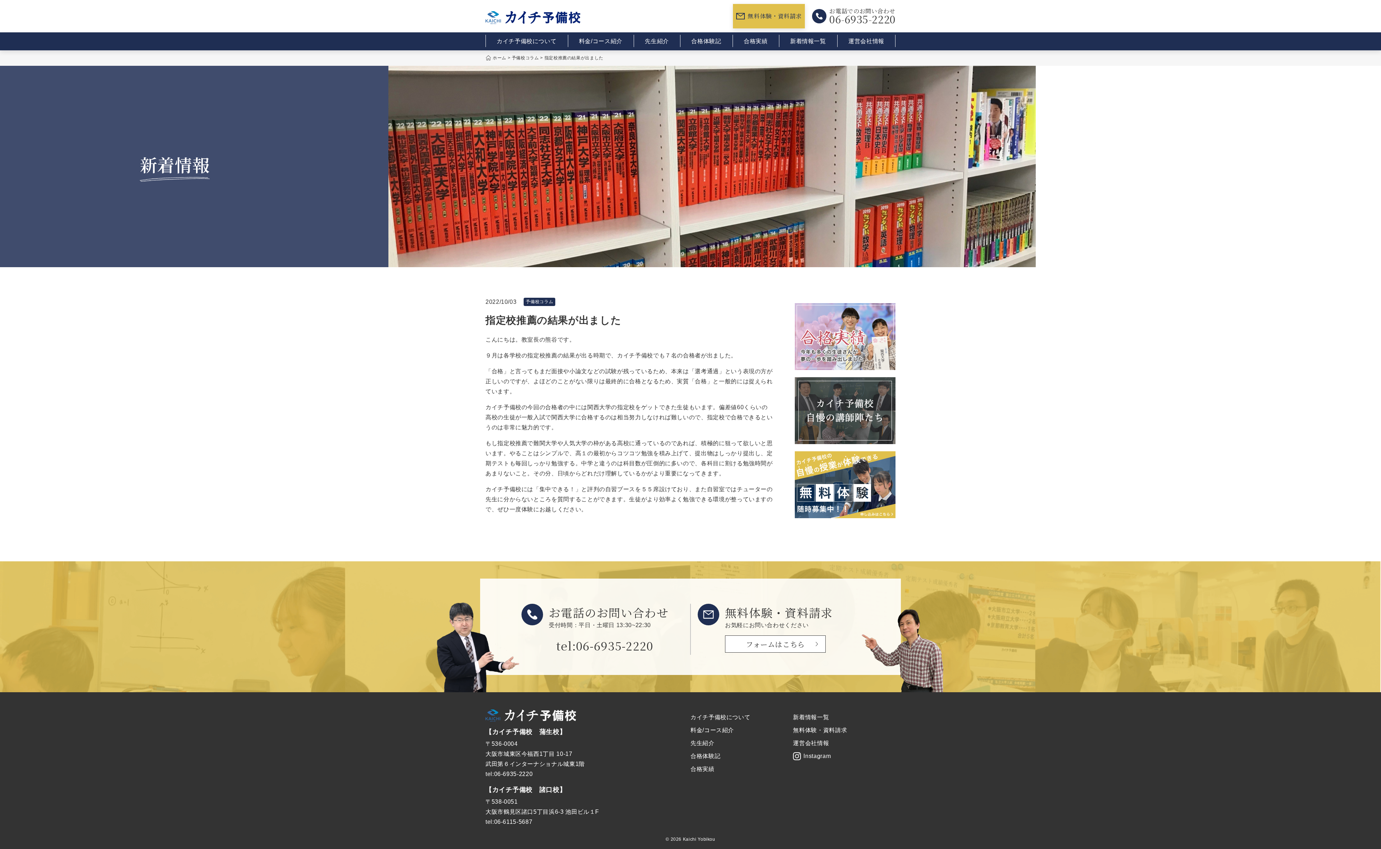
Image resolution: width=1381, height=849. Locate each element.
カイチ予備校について (526, 41)
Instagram (817, 756)
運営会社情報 (866, 41)
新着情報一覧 (808, 41)
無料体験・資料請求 (775, 16)
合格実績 (756, 41)
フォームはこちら (775, 644)
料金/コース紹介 (601, 41)
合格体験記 (706, 41)
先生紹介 (657, 41)
